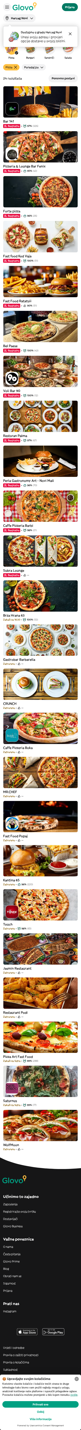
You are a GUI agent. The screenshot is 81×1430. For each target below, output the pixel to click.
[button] (11, 50)
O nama (8, 1247)
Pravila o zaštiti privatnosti (21, 1355)
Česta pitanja (11, 1254)
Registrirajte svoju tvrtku (19, 1211)
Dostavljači (10, 1219)
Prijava (7, 1290)
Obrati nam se (12, 1276)
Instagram (9, 1311)
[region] (40, 50)
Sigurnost (9, 1283)
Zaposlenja (10, 1204)
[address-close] (70, 34)
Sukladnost (10, 1369)
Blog (6, 1269)
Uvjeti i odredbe (13, 1347)
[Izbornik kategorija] (7, 7)
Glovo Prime (11, 1261)
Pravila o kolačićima (16, 1362)
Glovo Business (13, 1226)
